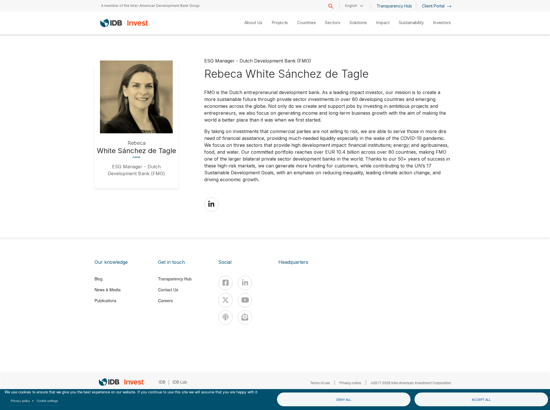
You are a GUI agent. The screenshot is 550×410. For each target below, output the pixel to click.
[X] (225, 300)
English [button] (351, 5)
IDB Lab (179, 382)
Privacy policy (20, 400)
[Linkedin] (245, 283)
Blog (99, 279)
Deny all (343, 399)
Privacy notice (350, 382)
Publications (105, 300)
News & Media (108, 289)
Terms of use (320, 382)
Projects (280, 22)
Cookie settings (47, 400)
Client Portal (434, 5)
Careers (165, 300)
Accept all (481, 399)
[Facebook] (225, 283)
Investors (442, 22)
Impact (383, 22)
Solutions (358, 22)
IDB (162, 382)
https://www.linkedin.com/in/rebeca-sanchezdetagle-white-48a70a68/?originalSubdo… (211, 204)
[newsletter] (245, 317)
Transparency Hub (394, 5)
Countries (306, 22)
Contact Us (168, 289)
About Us (253, 22)
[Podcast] (225, 317)
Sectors (332, 22)
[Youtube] (245, 300)
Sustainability (411, 22)
